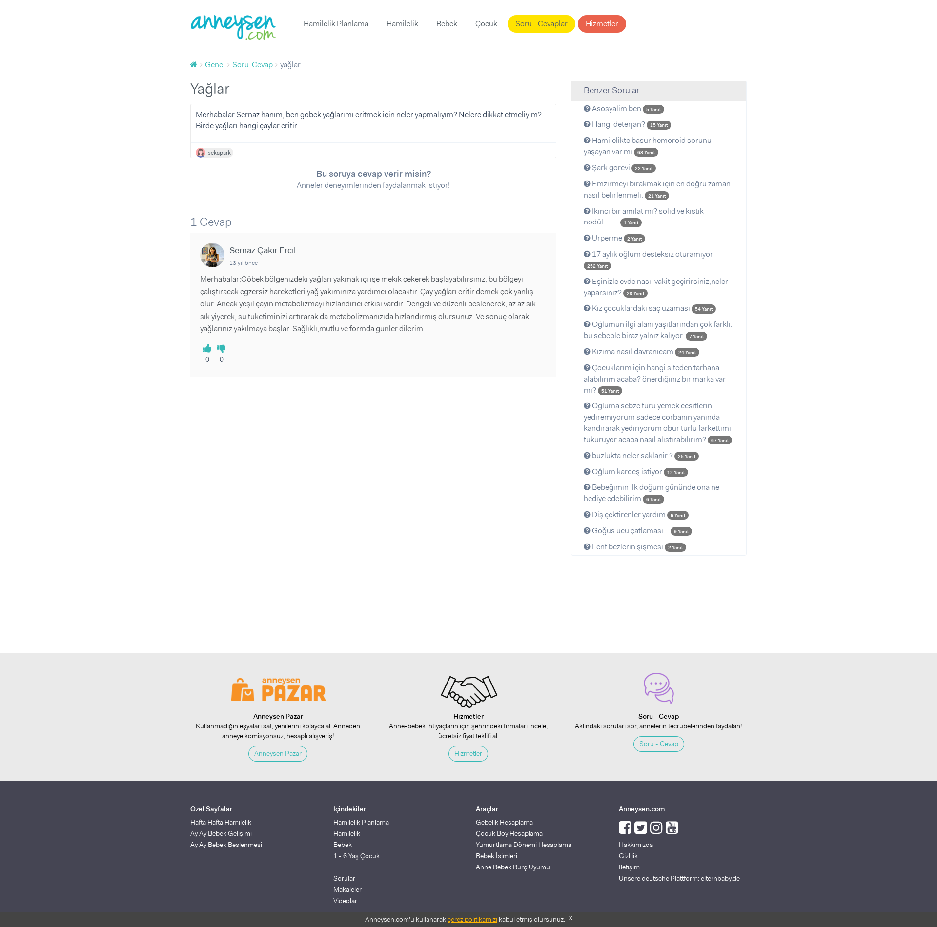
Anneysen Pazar (278, 753)
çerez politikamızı (472, 919)
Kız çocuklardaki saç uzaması (652, 308)
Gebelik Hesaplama (504, 822)
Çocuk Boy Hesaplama (509, 833)
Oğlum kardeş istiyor (638, 471)
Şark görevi (621, 167)
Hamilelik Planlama (336, 24)
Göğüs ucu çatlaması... (640, 530)
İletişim (629, 867)
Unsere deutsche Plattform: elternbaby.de (679, 878)
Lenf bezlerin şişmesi (637, 547)
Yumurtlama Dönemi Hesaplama (523, 844)
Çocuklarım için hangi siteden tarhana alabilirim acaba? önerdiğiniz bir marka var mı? (655, 379)
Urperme (616, 238)
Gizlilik (628, 855)
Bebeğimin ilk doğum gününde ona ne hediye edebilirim (651, 493)
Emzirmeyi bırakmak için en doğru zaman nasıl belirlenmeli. (657, 189)
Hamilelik (402, 24)
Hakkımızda (636, 844)
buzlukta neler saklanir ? (643, 455)
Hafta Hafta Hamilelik (220, 822)
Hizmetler (602, 24)
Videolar (345, 900)
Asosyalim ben (626, 108)
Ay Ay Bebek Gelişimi (221, 833)
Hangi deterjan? (629, 124)
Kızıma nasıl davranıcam (643, 351)
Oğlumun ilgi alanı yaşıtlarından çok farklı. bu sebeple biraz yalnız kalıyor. (658, 330)
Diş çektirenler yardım (638, 514)
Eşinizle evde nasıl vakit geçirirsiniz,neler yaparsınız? (656, 287)
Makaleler (347, 889)
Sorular (344, 878)
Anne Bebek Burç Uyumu (513, 867)
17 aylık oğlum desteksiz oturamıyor (650, 259)
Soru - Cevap (658, 743)
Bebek (446, 24)
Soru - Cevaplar (541, 24)
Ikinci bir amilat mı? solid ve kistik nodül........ (644, 216)
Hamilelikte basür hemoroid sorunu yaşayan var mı (648, 146)
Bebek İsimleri (496, 855)
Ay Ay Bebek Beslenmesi (226, 844)
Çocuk (486, 24)
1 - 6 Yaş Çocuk (356, 855)
